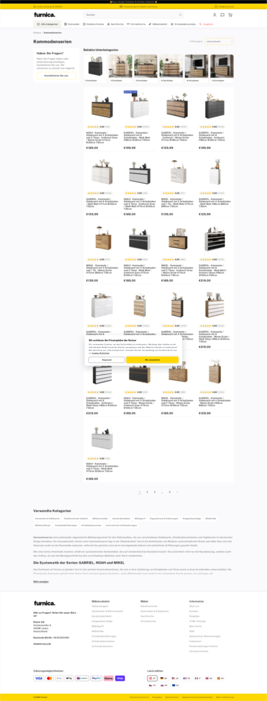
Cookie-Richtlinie (100, 353)
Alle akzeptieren (152, 360)
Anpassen (107, 360)
